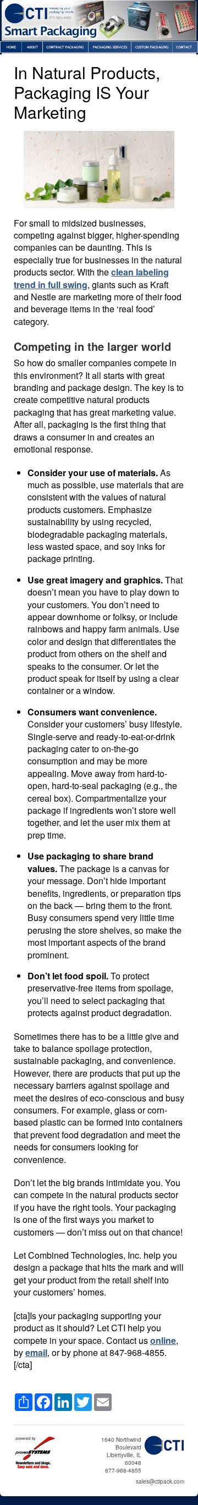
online (163, 1340)
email (36, 1352)
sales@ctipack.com (160, 1481)
